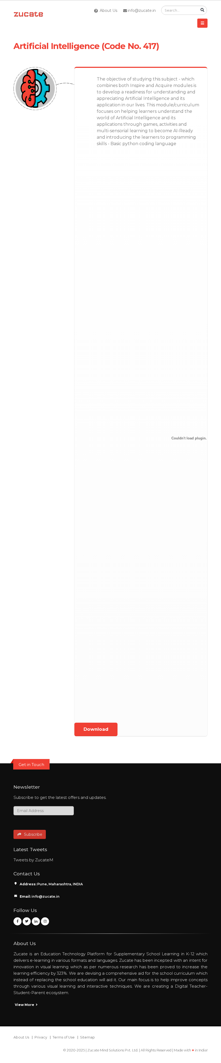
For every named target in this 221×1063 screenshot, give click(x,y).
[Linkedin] (36, 921)
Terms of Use (64, 1037)
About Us (108, 10)
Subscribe (32, 834)
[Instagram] (45, 921)
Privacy (40, 1037)
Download (96, 729)
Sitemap (87, 1037)
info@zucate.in (142, 10)
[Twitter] (27, 921)
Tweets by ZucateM (33, 859)
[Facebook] (17, 921)
